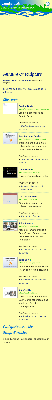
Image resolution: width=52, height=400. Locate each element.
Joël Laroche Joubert (30, 136)
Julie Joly (24, 260)
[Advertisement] (26, 39)
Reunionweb (10, 4)
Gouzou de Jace (28, 196)
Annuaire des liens (10, 80)
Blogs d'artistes (15, 332)
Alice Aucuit (25, 223)
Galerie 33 (24, 290)
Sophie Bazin (26, 106)
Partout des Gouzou (30, 216)
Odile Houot (25, 169)
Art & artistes (25, 80)
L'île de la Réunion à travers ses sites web (18, 7)
